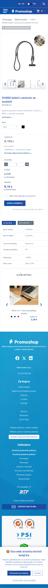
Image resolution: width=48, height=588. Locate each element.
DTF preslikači (23, 487)
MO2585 (35, 22)
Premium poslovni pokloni (24, 454)
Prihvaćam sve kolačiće (19, 573)
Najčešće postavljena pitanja (24, 391)
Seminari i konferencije (24, 471)
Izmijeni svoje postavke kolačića (24, 436)
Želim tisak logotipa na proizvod (22, 196)
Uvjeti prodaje (24, 387)
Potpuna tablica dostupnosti (17, 153)
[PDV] (30, 4)
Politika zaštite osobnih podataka (24, 432)
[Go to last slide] (5, 84)
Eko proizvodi (24, 479)
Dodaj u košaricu (15, 203)
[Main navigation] (5, 11)
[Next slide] (42, 84)
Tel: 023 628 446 (24, 373)
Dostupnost (24, 223)
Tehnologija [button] (7, 19)
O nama (24, 399)
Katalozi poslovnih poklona (24, 450)
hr (22, 3)
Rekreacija (24, 462)
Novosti (24, 411)
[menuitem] (12, 84)
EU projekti (24, 458)
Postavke (37, 573)
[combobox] (10, 127)
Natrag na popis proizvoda (17, 27)
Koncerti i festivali (24, 467)
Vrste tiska (24, 419)
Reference (24, 415)
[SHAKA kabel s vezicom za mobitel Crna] (24, 56)
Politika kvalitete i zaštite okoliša (24, 428)
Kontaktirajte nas (26, 506)
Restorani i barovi (24, 475)
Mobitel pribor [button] (21, 19)
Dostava (23, 395)
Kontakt (24, 403)
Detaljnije (6, 117)
